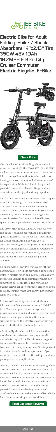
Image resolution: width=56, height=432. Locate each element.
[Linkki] (28, 32)
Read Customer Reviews (28, 404)
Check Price (28, 157)
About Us (11, 417)
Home (9, 413)
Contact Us (12, 421)
